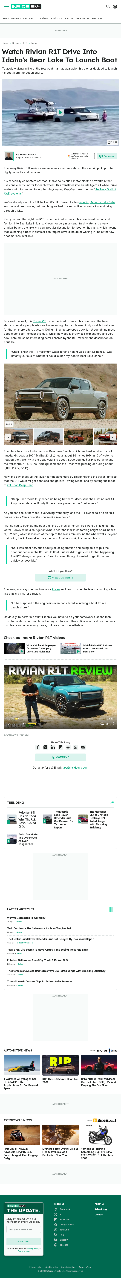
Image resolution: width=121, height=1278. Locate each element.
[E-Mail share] (83, 747)
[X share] (45, 747)
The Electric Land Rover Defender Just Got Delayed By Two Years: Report (50, 939)
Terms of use (85, 1267)
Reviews (16, 18)
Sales (20, 964)
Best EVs (97, 18)
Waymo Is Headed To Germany (26, 917)
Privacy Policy (33, 1248)
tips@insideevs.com (75, 767)
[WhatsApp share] (76, 747)
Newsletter (82, 18)
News (6, 18)
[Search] (108, 6)
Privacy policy (36, 1267)
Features (28, 18)
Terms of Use (23, 1251)
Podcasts (56, 18)
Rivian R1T (39, 321)
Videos (44, 18)
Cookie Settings (68, 1267)
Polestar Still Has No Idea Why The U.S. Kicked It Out (38, 960)
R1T (25, 43)
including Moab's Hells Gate (97, 202)
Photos (69, 18)
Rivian (15, 43)
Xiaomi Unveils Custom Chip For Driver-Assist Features (39, 981)
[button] (8, 436)
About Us (99, 1203)
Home (5, 43)
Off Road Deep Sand (20, 485)
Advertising (101, 1209)
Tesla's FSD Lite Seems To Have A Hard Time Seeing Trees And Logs (47, 949)
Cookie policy (51, 1267)
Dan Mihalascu (28, 154)
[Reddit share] (68, 747)
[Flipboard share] (60, 747)
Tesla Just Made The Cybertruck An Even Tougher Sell (39, 928)
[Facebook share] (38, 747)
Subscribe (23, 1241)
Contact (99, 1214)
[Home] (26, 7)
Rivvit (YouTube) (20, 734)
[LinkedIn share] (53, 747)
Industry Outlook (25, 943)
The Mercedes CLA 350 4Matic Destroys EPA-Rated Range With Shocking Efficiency (56, 970)
